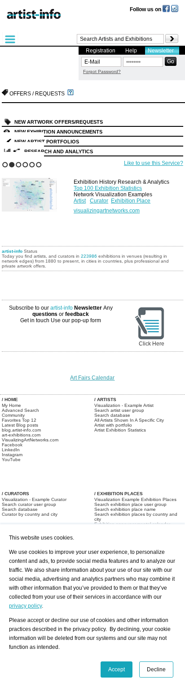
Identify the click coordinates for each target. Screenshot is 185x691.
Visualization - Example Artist (124, 405)
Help (131, 51)
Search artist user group (119, 410)
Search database (112, 415)
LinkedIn (11, 449)
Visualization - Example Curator (34, 499)
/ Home (10, 399)
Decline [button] (156, 669)
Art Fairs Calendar (92, 378)
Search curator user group (29, 504)
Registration (100, 51)
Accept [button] (116, 669)
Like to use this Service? (153, 163)
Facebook (12, 444)
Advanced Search (20, 410)
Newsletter (161, 51)
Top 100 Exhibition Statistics (108, 188)
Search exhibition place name (125, 509)
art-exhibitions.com (21, 434)
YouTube (11, 459)
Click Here (151, 344)
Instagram (12, 454)
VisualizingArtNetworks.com (30, 439)
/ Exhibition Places (118, 493)
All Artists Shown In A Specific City (129, 420)
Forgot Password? (102, 71)
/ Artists (105, 399)
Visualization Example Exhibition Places (135, 499)
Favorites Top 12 (19, 420)
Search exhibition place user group (130, 504)
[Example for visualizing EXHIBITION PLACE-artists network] (35, 192)
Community (13, 415)
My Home (11, 405)
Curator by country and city (29, 514)
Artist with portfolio (113, 425)
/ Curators (15, 493)
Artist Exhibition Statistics (120, 430)
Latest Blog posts (20, 425)
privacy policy (25, 606)
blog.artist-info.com (21, 430)
